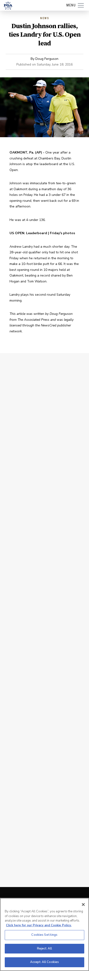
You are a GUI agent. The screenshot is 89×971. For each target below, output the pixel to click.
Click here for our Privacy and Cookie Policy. (38, 925)
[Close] (83, 904)
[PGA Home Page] (8, 5)
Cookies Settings (44, 935)
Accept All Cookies (44, 962)
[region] (44, 934)
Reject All (44, 948)
